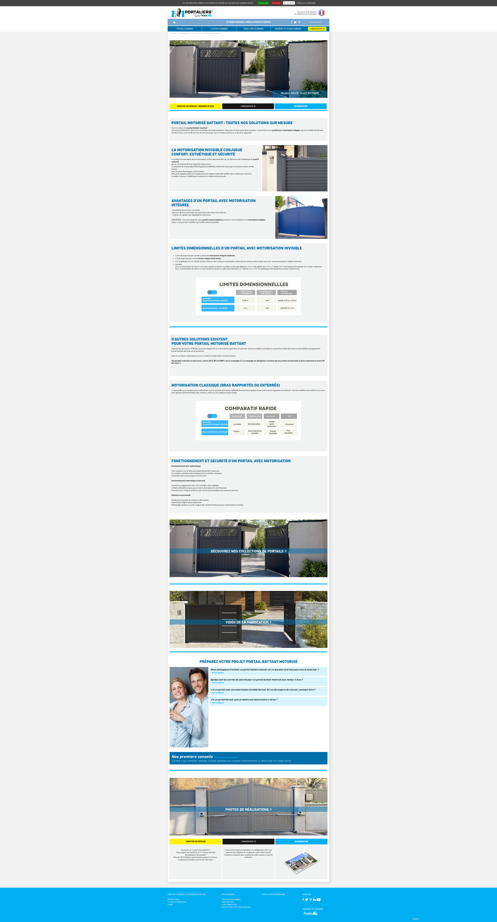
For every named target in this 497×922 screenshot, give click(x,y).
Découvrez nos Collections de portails (247, 551)
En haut (415, 919)
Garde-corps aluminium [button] (253, 29)
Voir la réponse (218, 673)
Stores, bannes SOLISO (229, 905)
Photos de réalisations (247, 809)
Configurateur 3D (317, 29)
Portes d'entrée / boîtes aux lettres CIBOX (236, 907)
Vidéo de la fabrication (247, 622)
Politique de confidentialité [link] (306, 3)
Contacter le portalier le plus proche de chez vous (187, 894)
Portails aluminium (184, 33)
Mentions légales (174, 899)
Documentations (301, 106)
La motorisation (197, 33)
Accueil (173, 33)
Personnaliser (289, 3)
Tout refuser (276, 3)
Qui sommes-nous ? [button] (316, 22)
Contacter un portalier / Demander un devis (195, 106)
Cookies (170, 905)
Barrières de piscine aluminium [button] (288, 29)
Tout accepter (263, 3)
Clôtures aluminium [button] (219, 29)
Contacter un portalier (196, 841)
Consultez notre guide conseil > (226, 757)
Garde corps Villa (227, 902)
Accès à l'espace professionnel (273, 894)
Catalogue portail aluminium (231, 899)
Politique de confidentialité (177, 902)
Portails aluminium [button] (185, 29)
